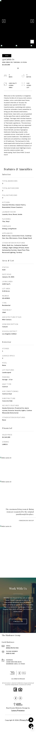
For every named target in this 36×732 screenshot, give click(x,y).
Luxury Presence (18, 710)
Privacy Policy (25, 720)
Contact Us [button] (18, 621)
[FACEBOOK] (15, 698)
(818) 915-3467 (10, 653)
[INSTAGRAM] (20, 698)
